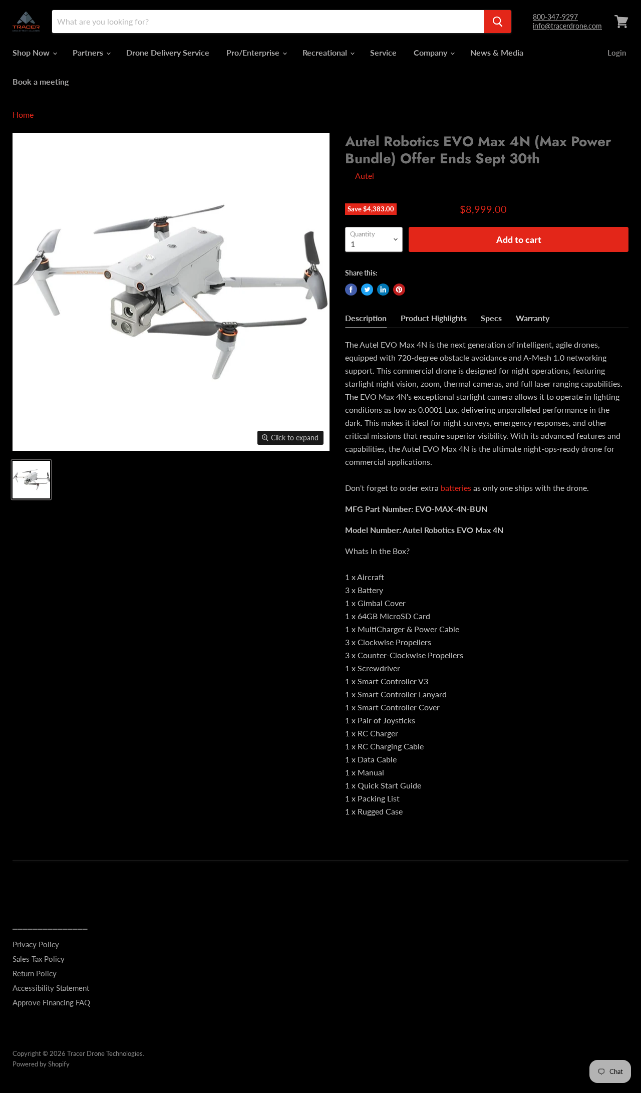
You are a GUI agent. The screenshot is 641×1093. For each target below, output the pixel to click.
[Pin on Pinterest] (399, 290)
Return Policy (35, 973)
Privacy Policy (36, 944)
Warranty (532, 318)
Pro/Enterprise (253, 52)
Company (431, 52)
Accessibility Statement (51, 987)
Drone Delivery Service (167, 52)
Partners (89, 52)
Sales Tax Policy (39, 958)
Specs (491, 318)
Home (23, 114)
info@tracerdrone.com (567, 26)
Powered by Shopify (41, 1064)
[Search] (497, 21)
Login (616, 52)
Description (366, 318)
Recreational (325, 52)
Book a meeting (41, 81)
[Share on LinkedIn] (383, 290)
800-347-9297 (555, 17)
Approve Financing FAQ (51, 1002)
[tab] (366, 319)
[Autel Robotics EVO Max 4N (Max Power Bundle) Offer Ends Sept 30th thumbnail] (31, 479)
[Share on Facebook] (351, 290)
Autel (364, 175)
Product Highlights (434, 318)
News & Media (496, 52)
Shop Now (32, 52)
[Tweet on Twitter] (367, 290)
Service (383, 52)
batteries (456, 487)
